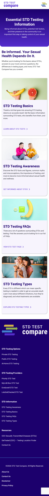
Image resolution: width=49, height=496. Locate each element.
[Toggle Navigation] (44, 4)
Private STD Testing (10, 354)
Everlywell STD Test (10, 388)
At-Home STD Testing (10, 363)
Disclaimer (6, 481)
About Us (5, 472)
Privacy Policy (7, 485)
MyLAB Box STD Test (10, 383)
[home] (11, 4)
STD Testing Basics (9, 412)
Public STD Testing (9, 359)
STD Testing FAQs (9, 416)
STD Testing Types (9, 421)
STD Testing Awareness (11, 407)
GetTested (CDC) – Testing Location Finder (19, 440)
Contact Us (6, 445)
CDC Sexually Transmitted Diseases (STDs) (19, 436)
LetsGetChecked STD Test (12, 392)
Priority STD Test (8, 378)
